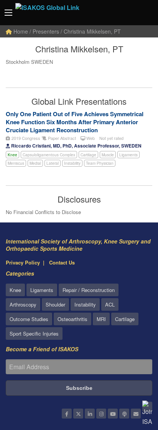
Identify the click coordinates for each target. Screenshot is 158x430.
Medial (35, 163)
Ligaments (128, 154)
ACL (110, 304)
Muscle (108, 154)
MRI (101, 319)
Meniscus (16, 163)
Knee (12, 154)
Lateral (52, 163)
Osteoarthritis (72, 319)
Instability (72, 163)
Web (90, 138)
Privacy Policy (23, 262)
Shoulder (55, 304)
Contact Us (62, 262)
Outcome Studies (29, 319)
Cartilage (88, 154)
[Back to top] (133, 382)
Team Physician (100, 163)
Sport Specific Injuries (34, 333)
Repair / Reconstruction (89, 290)
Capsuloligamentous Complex (49, 154)
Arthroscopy (23, 304)
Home (20, 31)
